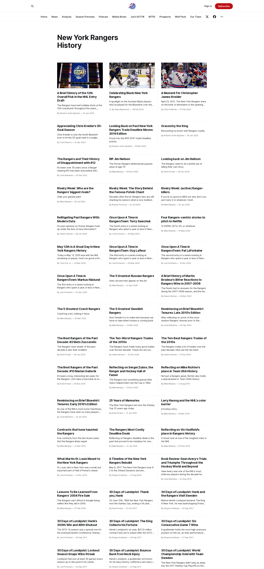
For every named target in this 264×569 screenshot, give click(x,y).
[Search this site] (32, 6)
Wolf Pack (180, 16)
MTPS (152, 16)
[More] (221, 16)
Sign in (208, 6)
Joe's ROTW (137, 16)
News (54, 16)
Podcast (103, 16)
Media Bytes (119, 16)
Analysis (66, 16)
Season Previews (85, 16)
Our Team (195, 16)
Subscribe (224, 6)
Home (44, 16)
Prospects (165, 16)
